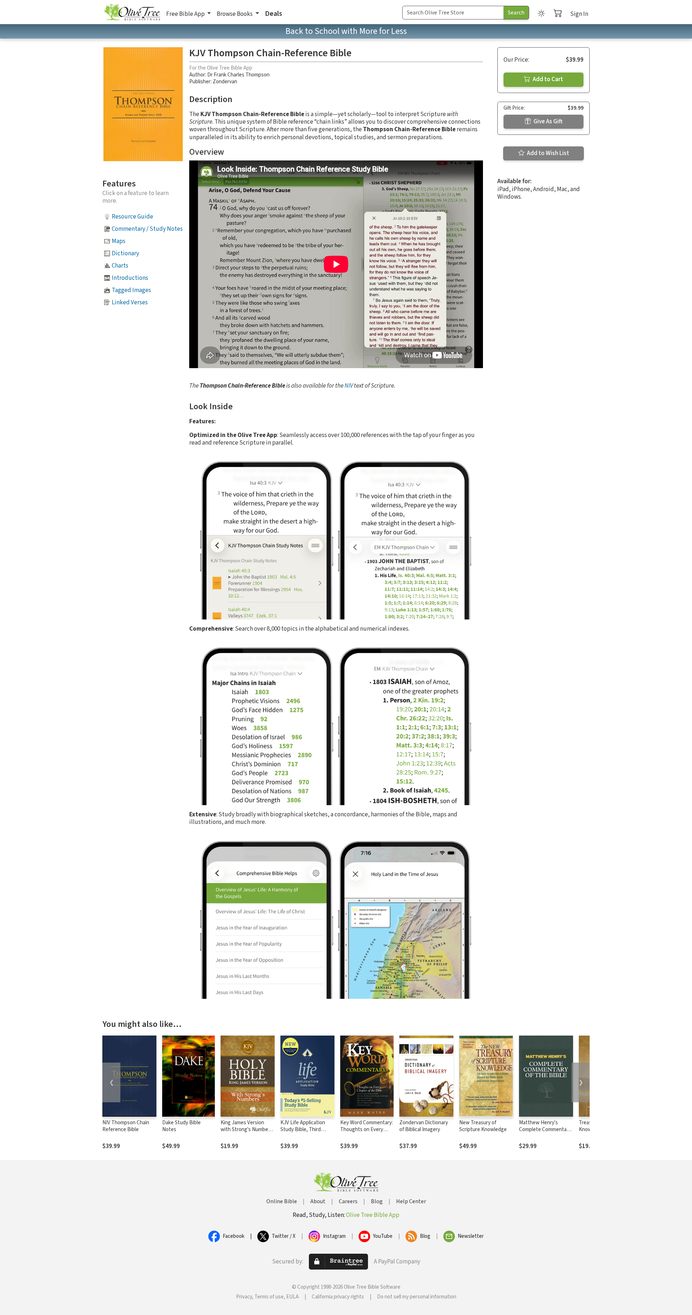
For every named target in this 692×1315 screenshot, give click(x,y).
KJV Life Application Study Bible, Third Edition (302, 1129)
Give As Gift (547, 121)
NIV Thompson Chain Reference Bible (125, 1126)
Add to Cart (547, 79)
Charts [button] (120, 265)
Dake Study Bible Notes (181, 1126)
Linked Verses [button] (130, 302)
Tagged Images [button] (131, 290)
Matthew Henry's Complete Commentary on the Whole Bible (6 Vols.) (545, 1133)
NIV (349, 385)
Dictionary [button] (125, 253)
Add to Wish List (547, 153)
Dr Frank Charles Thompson (238, 75)
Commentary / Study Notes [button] (147, 229)
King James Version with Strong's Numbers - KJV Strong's (246, 1129)
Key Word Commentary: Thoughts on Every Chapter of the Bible (366, 1129)
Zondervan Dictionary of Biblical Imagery (423, 1126)
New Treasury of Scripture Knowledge (483, 1126)
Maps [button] (118, 241)
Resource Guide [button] (132, 216)
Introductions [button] (130, 278)
